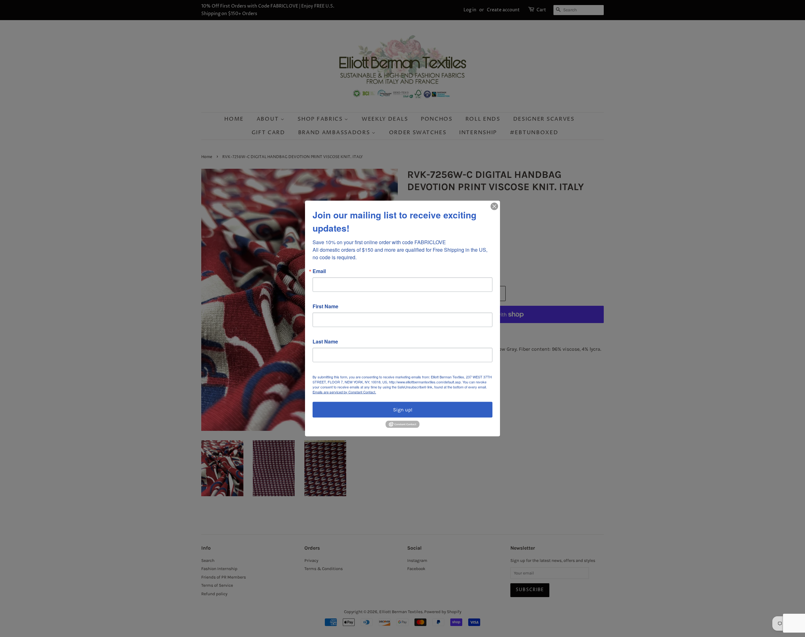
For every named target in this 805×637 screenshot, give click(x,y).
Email (319, 270)
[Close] (494, 206)
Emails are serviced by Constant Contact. (344, 391)
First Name (325, 306)
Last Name (325, 341)
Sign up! (402, 409)
